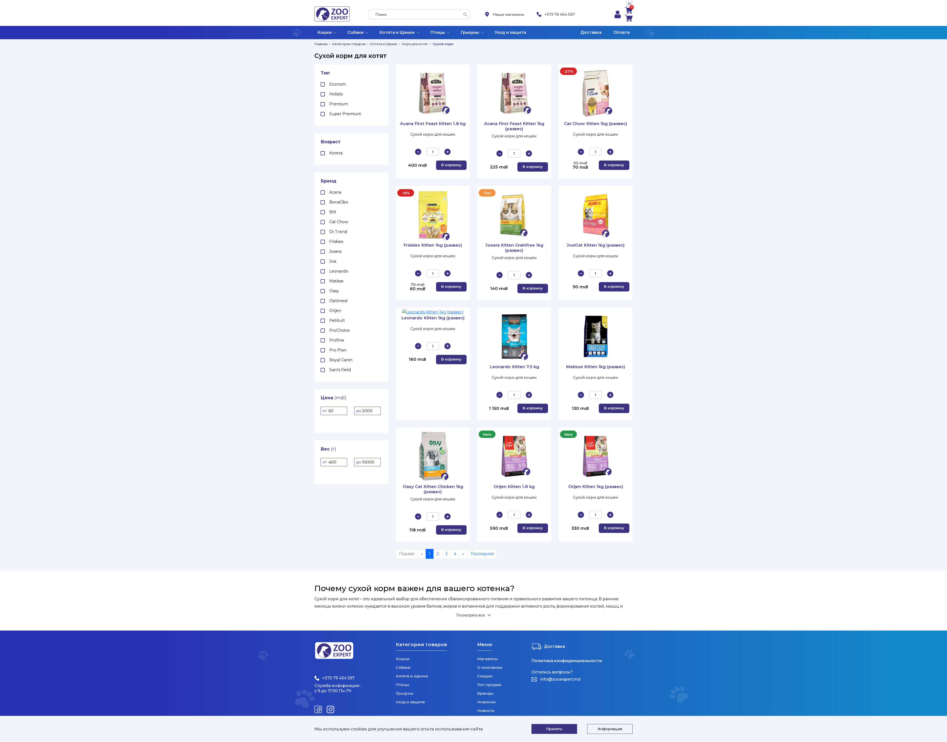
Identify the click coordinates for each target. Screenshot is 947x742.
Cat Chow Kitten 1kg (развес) (595, 123)
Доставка (591, 32)
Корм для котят (415, 44)
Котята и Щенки (397, 32)
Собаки (355, 32)
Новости (485, 710)
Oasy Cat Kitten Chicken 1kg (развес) (433, 489)
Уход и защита (510, 32)
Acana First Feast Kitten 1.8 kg (433, 123)
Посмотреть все (470, 615)
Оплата (622, 32)
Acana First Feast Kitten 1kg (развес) (514, 126)
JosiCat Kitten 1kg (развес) (596, 245)
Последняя (482, 553)
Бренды (485, 693)
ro (629, 3)
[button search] (465, 14)
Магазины (487, 659)
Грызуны (470, 32)
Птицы (437, 32)
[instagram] (330, 709)
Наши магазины (508, 14)
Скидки (484, 676)
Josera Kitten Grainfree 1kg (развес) (514, 248)
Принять (554, 729)
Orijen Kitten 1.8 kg (514, 486)
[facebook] (318, 709)
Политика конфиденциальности (566, 661)
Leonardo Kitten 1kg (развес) (433, 317)
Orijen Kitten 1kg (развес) (595, 486)
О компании (489, 667)
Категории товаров (348, 44)
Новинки (486, 702)
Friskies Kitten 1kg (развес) (432, 245)
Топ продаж (489, 685)
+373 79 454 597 (559, 14)
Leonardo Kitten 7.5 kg (514, 366)
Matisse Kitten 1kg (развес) (595, 366)
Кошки (324, 32)
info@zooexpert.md (560, 679)
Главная (321, 44)
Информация (610, 729)
